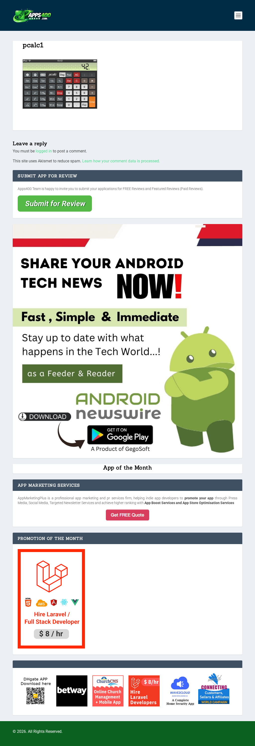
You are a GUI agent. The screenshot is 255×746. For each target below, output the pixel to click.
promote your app (199, 498)
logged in (44, 151)
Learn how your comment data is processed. (121, 161)
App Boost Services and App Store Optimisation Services (189, 503)
